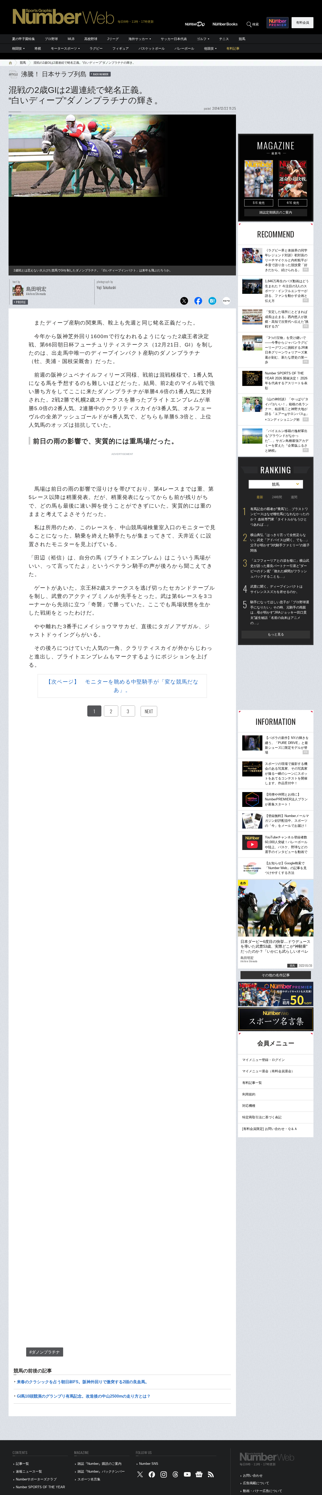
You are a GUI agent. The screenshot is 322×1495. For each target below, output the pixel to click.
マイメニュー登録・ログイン (263, 1060)
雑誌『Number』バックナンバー (101, 1471)
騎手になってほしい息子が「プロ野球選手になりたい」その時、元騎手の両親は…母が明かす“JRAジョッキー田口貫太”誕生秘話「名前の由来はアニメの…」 (279, 612)
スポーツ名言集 (88, 1479)
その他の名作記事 (276, 975)
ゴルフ (202, 39)
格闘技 (17, 48)
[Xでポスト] (184, 302)
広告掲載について (256, 1483)
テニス (224, 39)
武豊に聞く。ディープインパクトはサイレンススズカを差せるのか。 (276, 589)
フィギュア (120, 48)
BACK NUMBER (101, 74)
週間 (294, 497)
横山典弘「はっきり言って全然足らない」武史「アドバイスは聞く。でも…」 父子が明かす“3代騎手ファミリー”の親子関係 (280, 542)
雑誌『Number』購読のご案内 (99, 1464)
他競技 (209, 48)
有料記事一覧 (252, 1083)
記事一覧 (22, 1464)
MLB (71, 39)
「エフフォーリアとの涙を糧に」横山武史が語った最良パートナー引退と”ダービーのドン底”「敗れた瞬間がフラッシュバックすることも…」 (279, 568)
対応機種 (248, 1106)
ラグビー (96, 48)
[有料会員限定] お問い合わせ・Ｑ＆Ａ (269, 1129)
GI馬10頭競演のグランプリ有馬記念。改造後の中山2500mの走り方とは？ (84, 1396)
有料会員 (302, 22)
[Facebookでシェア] (198, 302)
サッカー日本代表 (174, 39)
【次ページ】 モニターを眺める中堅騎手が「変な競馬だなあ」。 (122, 686)
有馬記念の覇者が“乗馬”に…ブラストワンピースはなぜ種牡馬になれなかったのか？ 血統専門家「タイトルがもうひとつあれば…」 (279, 516)
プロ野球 (51, 39)
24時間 (277, 497)
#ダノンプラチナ (44, 1352)
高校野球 (90, 39)
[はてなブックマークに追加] (212, 302)
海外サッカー (138, 39)
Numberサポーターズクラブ (36, 1479)
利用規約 (248, 1094)
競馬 (242, 39)
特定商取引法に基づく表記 (261, 1117)
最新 (260, 497)
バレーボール (184, 48)
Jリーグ (113, 39)
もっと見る (276, 634)
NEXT (149, 711)
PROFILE (21, 302)
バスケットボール (152, 48)
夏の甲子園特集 (23, 39)
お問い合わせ (253, 1475)
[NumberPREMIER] (278, 22)
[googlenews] (199, 1475)
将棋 (37, 48)
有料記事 (232, 48)
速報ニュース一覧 (29, 1471)
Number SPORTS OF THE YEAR (40, 1487)
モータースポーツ (64, 48)
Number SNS (148, 1464)
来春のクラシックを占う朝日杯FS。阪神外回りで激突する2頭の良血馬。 (83, 1382)
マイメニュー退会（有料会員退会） (268, 1071)
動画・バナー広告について (262, 1491)
